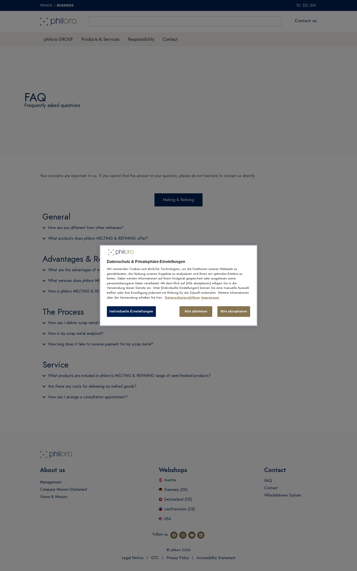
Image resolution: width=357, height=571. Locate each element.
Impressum (210, 297)
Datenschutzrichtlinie (182, 297)
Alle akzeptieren (234, 311)
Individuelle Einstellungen (131, 311)
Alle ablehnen (196, 311)
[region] (178, 285)
